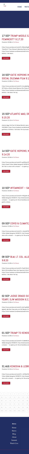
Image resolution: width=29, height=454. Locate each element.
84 (18, 407)
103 (14, 411)
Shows (14, 431)
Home (14, 427)
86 (27, 407)
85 (23, 407)
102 (10, 411)
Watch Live (14, 443)
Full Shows (16, 42)
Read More (6, 58)
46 (27, 400)
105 (23, 411)
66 (27, 404)
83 (14, 407)
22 (10, 397)
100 (2, 411)
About (14, 437)
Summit (14, 440)
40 (1, 400)
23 (14, 397)
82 (10, 407)
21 (6, 397)
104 (19, 411)
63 (14, 404)
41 (6, 400)
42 (10, 400)
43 (14, 400)
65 (23, 404)
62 (10, 404)
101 (6, 411)
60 (1, 404)
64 (18, 404)
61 (6, 404)
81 (6, 407)
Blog (14, 434)
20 (1, 397)
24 (18, 397)
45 (23, 400)
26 (27, 397)
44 (18, 400)
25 (23, 397)
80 (1, 407)
